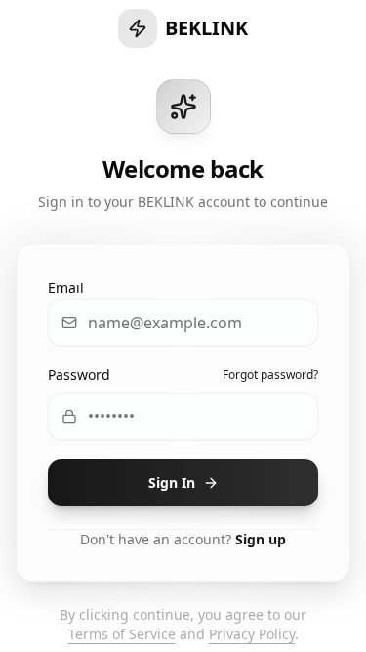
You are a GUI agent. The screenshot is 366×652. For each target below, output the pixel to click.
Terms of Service (122, 634)
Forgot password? (270, 375)
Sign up (260, 539)
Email (66, 288)
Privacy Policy (252, 634)
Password (79, 375)
